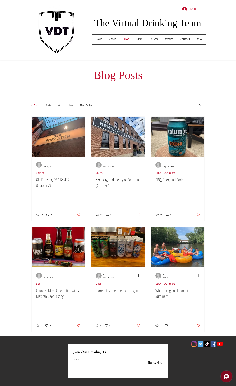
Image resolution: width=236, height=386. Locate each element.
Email (76, 359)
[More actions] (80, 165)
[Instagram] (194, 344)
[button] (200, 106)
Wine (60, 105)
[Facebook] (213, 344)
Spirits (48, 105)
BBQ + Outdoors (86, 105)
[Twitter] (200, 344)
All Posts (34, 105)
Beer (71, 105)
